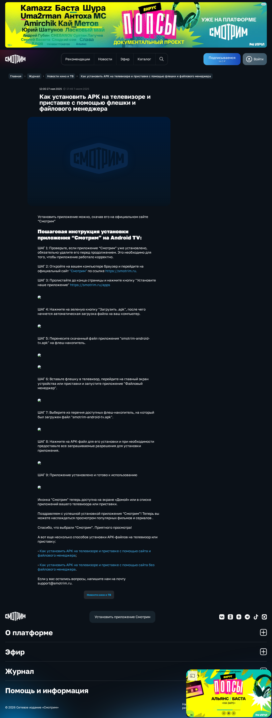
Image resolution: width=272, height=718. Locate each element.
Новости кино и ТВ (60, 76)
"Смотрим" (78, 271)
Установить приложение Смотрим (122, 617)
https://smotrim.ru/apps (90, 285)
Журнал (34, 76)
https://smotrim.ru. (121, 271)
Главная (15, 76)
